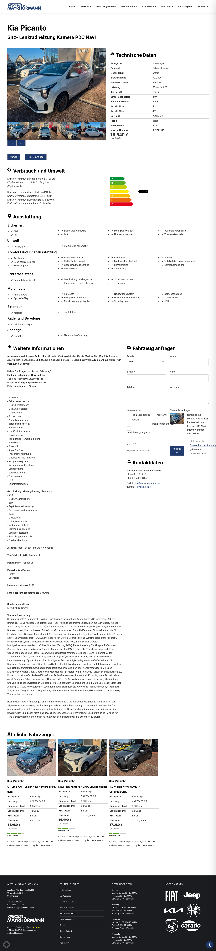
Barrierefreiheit (66, 931)
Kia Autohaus (65, 896)
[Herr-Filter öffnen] (163, 361)
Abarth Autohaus (67, 908)
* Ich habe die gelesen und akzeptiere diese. (198, 447)
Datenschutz (65, 937)
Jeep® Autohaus (67, 902)
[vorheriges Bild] (11, 143)
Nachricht (175, 387)
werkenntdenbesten (15, 933)
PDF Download (35, 157)
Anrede (130, 356)
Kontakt (63, 925)
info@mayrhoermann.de (147, 483)
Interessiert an (134, 410)
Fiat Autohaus (65, 890)
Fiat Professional (67, 919)
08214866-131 (143, 487)
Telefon (131, 387)
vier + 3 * (131, 444)
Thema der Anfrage (180, 410)
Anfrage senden (177, 450)
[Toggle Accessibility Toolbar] (210, 945)
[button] (6, 944)
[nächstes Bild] (21, 143)
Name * (173, 356)
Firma (173, 371)
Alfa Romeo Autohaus (69, 913)
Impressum (64, 943)
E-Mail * (131, 371)
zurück (13, 157)
